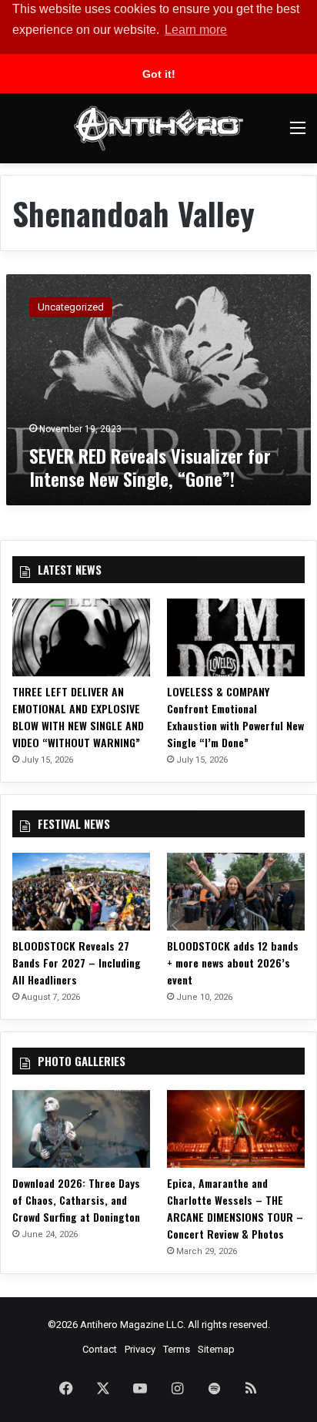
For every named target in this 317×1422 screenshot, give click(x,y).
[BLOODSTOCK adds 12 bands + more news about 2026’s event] (236, 892)
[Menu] (297, 133)
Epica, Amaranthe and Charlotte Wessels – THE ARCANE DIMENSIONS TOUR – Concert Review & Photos (235, 1208)
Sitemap (216, 1349)
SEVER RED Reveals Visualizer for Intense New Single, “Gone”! (150, 466)
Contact (99, 1349)
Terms (176, 1349)
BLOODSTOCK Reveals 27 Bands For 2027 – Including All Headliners (76, 962)
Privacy (140, 1349)
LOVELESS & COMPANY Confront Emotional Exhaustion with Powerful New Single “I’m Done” (235, 716)
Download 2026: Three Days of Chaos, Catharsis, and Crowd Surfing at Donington (76, 1200)
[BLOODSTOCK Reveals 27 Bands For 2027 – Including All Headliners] (81, 892)
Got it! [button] (158, 74)
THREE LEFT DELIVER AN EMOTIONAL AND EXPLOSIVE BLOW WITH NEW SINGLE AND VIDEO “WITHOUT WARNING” (78, 716)
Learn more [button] (196, 29)
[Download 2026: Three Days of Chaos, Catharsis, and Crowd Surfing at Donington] (81, 1129)
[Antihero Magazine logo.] (158, 128)
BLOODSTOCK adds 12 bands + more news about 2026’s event (233, 962)
